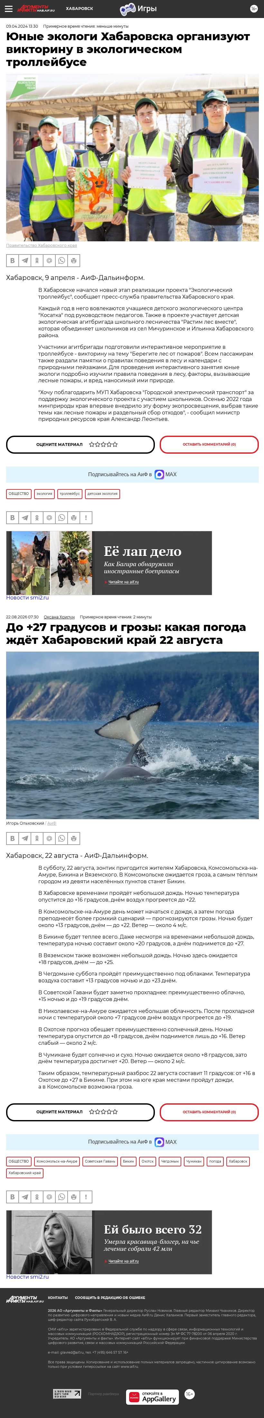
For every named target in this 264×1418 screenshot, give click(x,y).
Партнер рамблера (103, 1394)
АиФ (51, 823)
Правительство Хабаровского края (41, 245)
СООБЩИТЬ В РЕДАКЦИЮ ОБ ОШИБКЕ (110, 1298)
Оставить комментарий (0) (209, 444)
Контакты (58, 1298)
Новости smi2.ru (27, 598)
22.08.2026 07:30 (22, 617)
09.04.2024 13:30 (22, 26)
